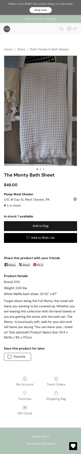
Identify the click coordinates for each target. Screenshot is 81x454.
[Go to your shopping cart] (70, 29)
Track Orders (56, 384)
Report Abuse (41, 436)
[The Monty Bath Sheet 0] (40, 111)
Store (21, 49)
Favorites (24, 399)
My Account (24, 384)
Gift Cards (24, 413)
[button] (40, 10)
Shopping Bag (56, 399)
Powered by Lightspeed (40, 443)
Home (8, 49)
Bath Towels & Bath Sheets (49, 49)
